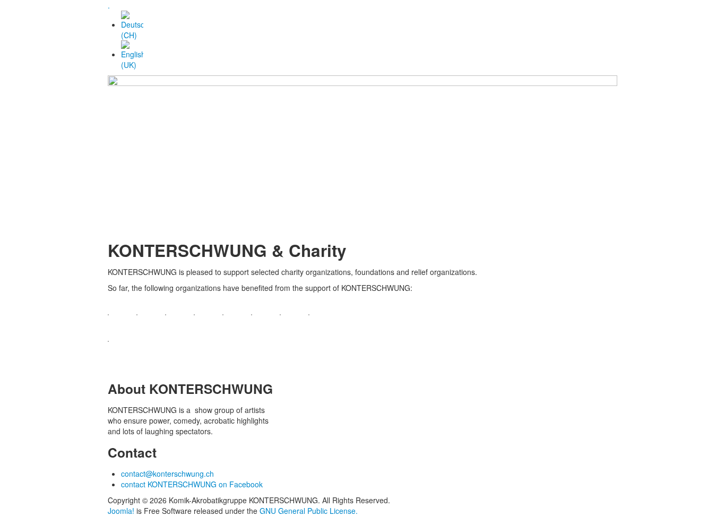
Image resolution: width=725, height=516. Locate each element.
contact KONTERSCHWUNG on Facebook (192, 484)
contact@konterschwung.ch (167, 473)
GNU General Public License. (309, 510)
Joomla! (121, 510)
